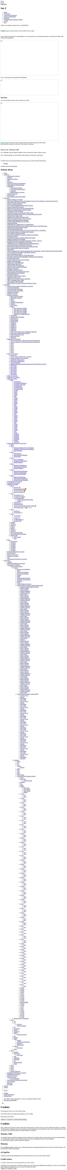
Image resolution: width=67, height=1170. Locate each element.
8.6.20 (22, 904)
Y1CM (15, 433)
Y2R (15, 423)
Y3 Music (13, 546)
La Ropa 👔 (17, 511)
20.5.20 (22, 949)
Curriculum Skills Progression (15, 289)
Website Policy (8, 1096)
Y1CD (15, 427)
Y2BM (15, 417)
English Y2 (13, 324)
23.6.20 (22, 864)
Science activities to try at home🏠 (19, 358)
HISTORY (16, 1059)
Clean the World (28, 780)
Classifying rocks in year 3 (17, 359)
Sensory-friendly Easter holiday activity (17, 227)
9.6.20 (22, 908)
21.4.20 (22, 996)
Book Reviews (14, 318)
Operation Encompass (13, 268)
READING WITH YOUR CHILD (16, 276)
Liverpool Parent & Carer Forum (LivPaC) (18, 260)
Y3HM (15, 412)
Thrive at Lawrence (12, 1075)
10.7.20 (22, 833)
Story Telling (13, 305)
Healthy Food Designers (20, 465)
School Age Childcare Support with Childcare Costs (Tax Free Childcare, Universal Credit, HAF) (32, 201)
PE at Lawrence (11, 553)
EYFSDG (16, 437)
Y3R (15, 414)
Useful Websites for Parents (24, 584)
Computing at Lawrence (13, 483)
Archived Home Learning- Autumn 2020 (27, 694)
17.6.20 (22, 890)
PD (18, 763)
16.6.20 (22, 886)
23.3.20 (22, 1011)
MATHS (16, 1052)
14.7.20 (22, 798)
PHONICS (13, 337)
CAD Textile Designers (20, 474)
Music (8, 540)
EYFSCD (16, 436)
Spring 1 (12, 526)
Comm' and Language (22, 572)
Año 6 (12, 514)
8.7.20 (22, 824)
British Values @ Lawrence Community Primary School (21, 283)
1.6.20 (22, 926)
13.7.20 (6, 21)
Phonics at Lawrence (12, 554)
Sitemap (6, 1093)
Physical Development (23, 573)
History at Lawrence (12, 376)
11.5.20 (22, 958)
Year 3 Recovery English (20, 308)
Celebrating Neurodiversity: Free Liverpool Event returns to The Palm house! (27, 226)
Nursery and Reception (10, 16)
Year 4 (12, 349)
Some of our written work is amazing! (20, 333)
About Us (6, 174)
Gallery (6, 1086)
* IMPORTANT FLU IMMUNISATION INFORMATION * (23, 243)
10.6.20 (22, 912)
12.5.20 (22, 961)
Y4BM (15, 399)
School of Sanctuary (12, 193)
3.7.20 (22, 855)
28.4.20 (22, 989)
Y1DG (15, 428)
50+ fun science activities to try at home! (20, 356)
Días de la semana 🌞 (19, 492)
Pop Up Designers (18, 459)
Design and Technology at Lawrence (16, 443)
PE (21, 783)
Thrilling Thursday (25, 593)
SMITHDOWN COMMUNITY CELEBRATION (20, 224)
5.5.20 (22, 976)
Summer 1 (13, 529)
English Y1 (13, 323)
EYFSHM (16, 439)
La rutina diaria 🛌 (19, 519)
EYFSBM (16, 434)
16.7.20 (22, 807)
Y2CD (15, 418)
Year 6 (12, 352)
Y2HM (15, 421)
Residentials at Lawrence (13, 1074)
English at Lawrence (12, 295)
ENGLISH (16, 1053)
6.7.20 (22, 816)
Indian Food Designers (19, 477)
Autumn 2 (13, 525)
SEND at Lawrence (12, 293)
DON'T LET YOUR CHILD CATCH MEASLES (20, 255)
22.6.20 (22, 860)
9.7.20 (22, 829)
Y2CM (15, 424)
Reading (12, 304)
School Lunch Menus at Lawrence (16, 563)
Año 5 (12, 509)
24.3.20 (22, 1012)
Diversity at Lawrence (13, 556)
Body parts (20, 1048)
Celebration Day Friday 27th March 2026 (18, 217)
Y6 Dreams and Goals (19, 384)
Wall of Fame (20, 775)
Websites (22, 782)
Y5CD (15, 392)
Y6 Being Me (17, 381)
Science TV (13, 355)
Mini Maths (23, 698)
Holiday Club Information (14, 261)
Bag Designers (17, 453)
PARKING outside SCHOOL (15, 270)
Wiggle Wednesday (25, 591)
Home (5, 12)
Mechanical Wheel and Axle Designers (24, 449)
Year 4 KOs (13, 371)
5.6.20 (22, 939)
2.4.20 (22, 1008)
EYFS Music (13, 541)
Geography (17, 1031)
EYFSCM (16, 442)
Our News (6, 198)
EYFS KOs (13, 365)
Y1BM (15, 425)
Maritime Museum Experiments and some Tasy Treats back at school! (28, 364)
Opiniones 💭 (17, 502)
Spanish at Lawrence (12, 484)
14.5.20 (22, 967)
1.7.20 (22, 846)
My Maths (10, 1084)
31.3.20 (22, 1005)
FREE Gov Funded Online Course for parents (19, 210)
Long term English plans (16, 302)
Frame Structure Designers (20, 478)
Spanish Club (13, 535)
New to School (11, 1081)
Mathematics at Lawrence (13, 339)
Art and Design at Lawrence (14, 481)
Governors (10, 182)
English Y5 (13, 328)
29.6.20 (22, 838)
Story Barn (20, 1055)
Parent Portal (10, 249)
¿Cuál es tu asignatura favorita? (25, 499)
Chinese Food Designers (20, 472)
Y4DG (15, 402)
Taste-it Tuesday (24, 590)
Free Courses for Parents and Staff (16, 233)
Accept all (9, 1119)
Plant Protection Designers (20, 471)
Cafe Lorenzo (17, 537)
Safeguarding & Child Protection (15, 185)
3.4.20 (22, 1009)
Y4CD (15, 400)
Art (14, 1023)
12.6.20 (22, 921)
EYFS (12, 343)
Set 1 (25, 795)
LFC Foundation (14, 1078)
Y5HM (15, 395)
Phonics (22, 697)
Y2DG (15, 420)
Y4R (15, 405)
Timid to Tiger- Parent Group (14, 215)
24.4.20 (22, 1001)
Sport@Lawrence (11, 1077)
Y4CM (15, 406)
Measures (19, 1043)
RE (14, 1036)
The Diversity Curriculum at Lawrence (17, 1080)
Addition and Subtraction (23, 1042)
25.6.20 (22, 873)
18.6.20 (22, 895)
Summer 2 (13, 531)
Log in (2, 3)
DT (15, 1061)
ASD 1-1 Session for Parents (14, 204)
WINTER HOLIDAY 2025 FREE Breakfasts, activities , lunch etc (24, 240)
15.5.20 (22, 970)
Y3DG (15, 411)
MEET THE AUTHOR (16, 296)
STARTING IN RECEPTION (15, 211)
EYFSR (16, 440)
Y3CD (15, 409)
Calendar (9, 562)
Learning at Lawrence (13, 292)
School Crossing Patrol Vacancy (15, 207)
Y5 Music (13, 548)
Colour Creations (21, 1025)
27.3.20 (22, 1017)
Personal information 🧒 (20, 489)
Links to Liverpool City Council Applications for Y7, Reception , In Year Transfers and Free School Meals (34, 251)
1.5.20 (22, 993)
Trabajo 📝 (20, 501)
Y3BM (15, 408)
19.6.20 (22, 899)
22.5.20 (22, 955)
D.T (15, 1021)
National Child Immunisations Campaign (17, 220)
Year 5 (12, 351)
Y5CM (15, 398)
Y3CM (15, 415)
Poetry (12, 299)
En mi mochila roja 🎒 (19, 490)
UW (18, 770)
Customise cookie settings (20, 1119)
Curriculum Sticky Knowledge (15, 290)
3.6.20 (22, 932)
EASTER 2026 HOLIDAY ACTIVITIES (18, 221)
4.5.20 (22, 973)
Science (16, 1046)
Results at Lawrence (12, 179)
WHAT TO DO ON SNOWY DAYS (17, 267)
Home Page (4, 4)
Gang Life (13, 191)
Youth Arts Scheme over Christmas (16, 239)
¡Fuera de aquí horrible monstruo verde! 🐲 (25, 506)
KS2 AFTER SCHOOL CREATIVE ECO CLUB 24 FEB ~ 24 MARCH (26, 230)
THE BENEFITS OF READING (16, 273)
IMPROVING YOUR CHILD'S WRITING (18, 279)
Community (10, 186)
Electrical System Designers (21, 480)
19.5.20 (22, 946)
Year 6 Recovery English (20, 312)
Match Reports (14, 320)
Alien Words (27, 791)
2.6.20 (22, 929)
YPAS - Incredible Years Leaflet (15, 280)
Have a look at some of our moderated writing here (23, 331)
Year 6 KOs (13, 374)
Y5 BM (16, 390)
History (16, 1030)
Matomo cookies (9, 1147)
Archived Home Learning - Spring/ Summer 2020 (30, 585)
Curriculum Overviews (13, 287)
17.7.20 (22, 811)
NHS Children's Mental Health (15, 282)
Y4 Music (13, 547)
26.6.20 (22, 877)
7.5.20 (22, 981)
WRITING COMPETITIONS (21, 314)
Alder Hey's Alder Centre (13, 277)
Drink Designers (18, 450)
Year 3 (12, 348)
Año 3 (12, 486)
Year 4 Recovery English (20, 309)
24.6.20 (22, 868)
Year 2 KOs (13, 368)
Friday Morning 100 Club (17, 334)
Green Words (27, 789)
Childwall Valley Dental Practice (15, 265)
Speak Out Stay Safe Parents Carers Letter (18, 271)
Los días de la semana (19, 496)
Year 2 (12, 346)
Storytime (19, 581)
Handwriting (13, 315)
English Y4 (13, 327)
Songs (18, 582)
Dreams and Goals (22, 1034)
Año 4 (12, 493)
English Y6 (13, 330)
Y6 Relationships (18, 387)
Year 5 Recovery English (20, 311)
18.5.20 (22, 943)
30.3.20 (22, 1003)
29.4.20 (22, 990)
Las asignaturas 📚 (19, 498)
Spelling (12, 301)
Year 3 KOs (13, 370)
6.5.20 (22, 979)
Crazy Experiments (15, 362)
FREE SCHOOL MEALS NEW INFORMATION (20, 208)
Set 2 (5, 22)
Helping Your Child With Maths (15, 262)
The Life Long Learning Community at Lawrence (20, 286)
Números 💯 (17, 487)
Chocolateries (17, 456)
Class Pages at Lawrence (10, 15)
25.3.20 (22, 1014)
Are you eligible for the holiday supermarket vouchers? (21, 252)
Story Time (23, 700)
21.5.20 (22, 952)
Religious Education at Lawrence (15, 551)
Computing (17, 1028)
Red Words (26, 788)
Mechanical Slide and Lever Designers (24, 447)
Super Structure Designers (20, 455)
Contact (6, 1087)
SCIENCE (16, 1058)
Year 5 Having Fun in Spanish (18, 534)
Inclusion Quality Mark (13, 258)
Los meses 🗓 (17, 515)
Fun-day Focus (24, 695)
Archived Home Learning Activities (13, 19)
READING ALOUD (15, 298)
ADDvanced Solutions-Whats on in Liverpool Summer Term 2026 (24, 214)
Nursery (16, 568)
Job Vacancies (10, 195)
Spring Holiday (24, 1002)
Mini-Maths (23, 751)
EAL (8, 557)
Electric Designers (18, 468)
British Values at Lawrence (17, 192)
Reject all (3, 1119)
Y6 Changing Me (18, 389)
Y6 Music (13, 550)
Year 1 (12, 345)
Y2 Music (13, 544)
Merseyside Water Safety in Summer (16, 202)
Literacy (19, 575)
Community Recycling (16, 188)
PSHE (15, 1033)
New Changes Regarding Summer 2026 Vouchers (20, 205)
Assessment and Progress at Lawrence (17, 559)
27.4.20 (22, 987)
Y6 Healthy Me (18, 386)
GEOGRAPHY (18, 1062)
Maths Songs (20, 1045)
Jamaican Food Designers (20, 461)
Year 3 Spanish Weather (16, 532)
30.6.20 (22, 842)
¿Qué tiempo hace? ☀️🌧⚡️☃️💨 (23, 507)
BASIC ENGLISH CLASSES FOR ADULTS (19, 245)
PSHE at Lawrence (12, 378)
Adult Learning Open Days (14, 264)
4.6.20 (22, 934)
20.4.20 (22, 995)
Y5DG (15, 393)
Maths (18, 576)
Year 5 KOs (13, 373)
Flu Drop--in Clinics (12, 236)
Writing (12, 306)
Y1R (15, 431)
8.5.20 (22, 984)
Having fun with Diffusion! (17, 361)
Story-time (23, 741)
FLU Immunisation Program (14, 254)
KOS (11, 380)
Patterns (19, 1040)
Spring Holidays (24, 678)
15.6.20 (22, 882)
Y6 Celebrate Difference (20, 383)
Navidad (12, 522)
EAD (18, 772)
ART (15, 1056)
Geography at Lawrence (13, 377)
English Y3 (13, 326)
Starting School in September (21, 1018)
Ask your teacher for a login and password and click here (25, 340)
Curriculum (7, 284)
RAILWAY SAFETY (12, 274)
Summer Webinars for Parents (15, 199)
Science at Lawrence (12, 353)
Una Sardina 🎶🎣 (19, 495)
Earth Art (19, 1024)
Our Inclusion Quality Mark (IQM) (16, 196)
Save (15, 1168)
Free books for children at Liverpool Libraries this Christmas (22, 235)
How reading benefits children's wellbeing (18, 248)
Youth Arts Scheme (12, 223)
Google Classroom (15, 1071)
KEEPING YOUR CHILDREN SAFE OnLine (19, 242)
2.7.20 (22, 851)
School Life (7, 13)
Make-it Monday (24, 588)
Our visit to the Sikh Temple (17, 189)
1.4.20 (22, 1006)
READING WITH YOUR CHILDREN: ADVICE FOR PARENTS (25, 257)
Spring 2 (12, 528)
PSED (18, 571)
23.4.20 (22, 999)
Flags (15, 538)
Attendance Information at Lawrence (16, 1072)
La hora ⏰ (17, 518)
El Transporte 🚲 (18, 512)
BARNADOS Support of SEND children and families (21, 238)
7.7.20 (22, 820)
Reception (6, 18)
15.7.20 (22, 802)
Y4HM (15, 403)
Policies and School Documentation (16, 183)
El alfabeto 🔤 (17, 521)
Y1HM (15, 430)
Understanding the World (23, 578)
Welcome (9, 177)
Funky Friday (23, 594)
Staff (8, 180)
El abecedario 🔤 (18, 504)
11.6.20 (22, 917)
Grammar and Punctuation (17, 317)
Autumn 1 (13, 524)
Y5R (15, 396)
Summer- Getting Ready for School (29, 587)
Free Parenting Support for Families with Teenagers (20, 232)
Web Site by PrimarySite (10, 1100)
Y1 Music (13, 543)
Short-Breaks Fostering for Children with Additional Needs (22, 246)
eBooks (6, 163)
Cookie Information (9, 1094)
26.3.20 (22, 1015)
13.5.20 (22, 964)
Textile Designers (18, 462)
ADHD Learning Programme (14, 229)
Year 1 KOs (13, 367)
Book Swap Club (14, 336)
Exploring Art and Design (23, 579)
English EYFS (14, 321)
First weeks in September (23, 569)
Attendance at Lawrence (13, 176)
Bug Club (9, 1083)
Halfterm (22, 639)
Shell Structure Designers (20, 467)
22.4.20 (22, 998)
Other (18, 773)
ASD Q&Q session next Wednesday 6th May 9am (20, 213)
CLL (18, 764)
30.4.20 (22, 992)
